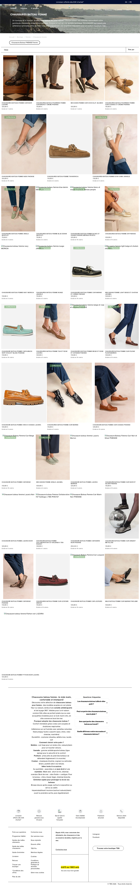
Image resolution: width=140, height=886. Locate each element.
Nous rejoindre (36, 840)
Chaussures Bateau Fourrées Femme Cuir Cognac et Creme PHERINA (120, 103)
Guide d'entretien (18, 852)
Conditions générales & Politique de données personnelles (35, 864)
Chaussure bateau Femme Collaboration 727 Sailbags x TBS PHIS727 (50, 542)
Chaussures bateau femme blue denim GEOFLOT (51, 234)
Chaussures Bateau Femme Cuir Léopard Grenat (52, 602)
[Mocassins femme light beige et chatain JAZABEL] (122, 267)
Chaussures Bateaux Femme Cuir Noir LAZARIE (17, 103)
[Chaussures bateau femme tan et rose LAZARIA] (53, 326)
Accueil (11, 37)
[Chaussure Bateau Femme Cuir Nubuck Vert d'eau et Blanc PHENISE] (18, 326)
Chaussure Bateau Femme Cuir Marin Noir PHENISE (85, 541)
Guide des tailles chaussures (18, 847)
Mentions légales (37, 852)
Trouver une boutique (16, 866)
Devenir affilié (35, 844)
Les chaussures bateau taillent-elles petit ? (92, 702)
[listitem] (92, 702)
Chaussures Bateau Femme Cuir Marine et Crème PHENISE (86, 293)
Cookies (34, 856)
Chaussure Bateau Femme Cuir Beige (16, 482)
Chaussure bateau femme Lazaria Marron (84, 483)
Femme (13, 8)
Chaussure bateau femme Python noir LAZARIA (20, 675)
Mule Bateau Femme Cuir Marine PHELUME (121, 601)
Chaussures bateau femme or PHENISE (120, 234)
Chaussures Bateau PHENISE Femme (24, 43)
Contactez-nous (36, 832)
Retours (15, 860)
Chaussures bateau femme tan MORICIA (62, 176)
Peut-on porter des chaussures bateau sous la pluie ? (92, 712)
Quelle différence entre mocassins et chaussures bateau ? (92, 732)
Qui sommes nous (37, 836)
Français (131, 2)
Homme (23, 8)
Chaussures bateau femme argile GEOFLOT (15, 234)
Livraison (15, 856)
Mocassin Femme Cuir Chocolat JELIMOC (87, 103)
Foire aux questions (19, 832)
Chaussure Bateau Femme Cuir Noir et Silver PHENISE (120, 483)
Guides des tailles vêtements (18, 841)
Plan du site (16, 877)
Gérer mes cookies (37, 873)
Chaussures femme (40, 37)
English (126, 2)
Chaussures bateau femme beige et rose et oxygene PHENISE (87, 352)
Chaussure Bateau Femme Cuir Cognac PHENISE (111, 425)
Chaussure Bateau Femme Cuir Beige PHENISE (16, 602)
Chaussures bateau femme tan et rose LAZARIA (52, 352)
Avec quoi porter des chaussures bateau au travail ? (93, 722)
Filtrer (6, 49)
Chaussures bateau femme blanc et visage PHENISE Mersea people (85, 234)
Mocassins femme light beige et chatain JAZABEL (121, 293)
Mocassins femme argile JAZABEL (49, 482)
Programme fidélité (19, 836)
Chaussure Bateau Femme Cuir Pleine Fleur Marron (120, 352)
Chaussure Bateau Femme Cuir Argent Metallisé (120, 541)
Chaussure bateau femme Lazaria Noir (17, 541)
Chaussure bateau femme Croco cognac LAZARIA (21, 425)
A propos (35, 8)
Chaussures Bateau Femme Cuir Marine (62, 425)
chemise (60, 777)
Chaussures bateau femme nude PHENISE (18, 176)
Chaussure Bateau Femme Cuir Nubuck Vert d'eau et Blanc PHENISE (17, 352)
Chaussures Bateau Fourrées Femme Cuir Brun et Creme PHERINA (51, 103)
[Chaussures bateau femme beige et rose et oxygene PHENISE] (87, 326)
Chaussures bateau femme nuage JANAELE (49, 293)
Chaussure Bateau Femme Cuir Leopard (86, 601)
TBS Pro (34, 848)
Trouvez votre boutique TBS (108, 848)
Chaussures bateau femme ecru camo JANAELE (111, 176)
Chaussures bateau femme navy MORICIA (18, 292)
